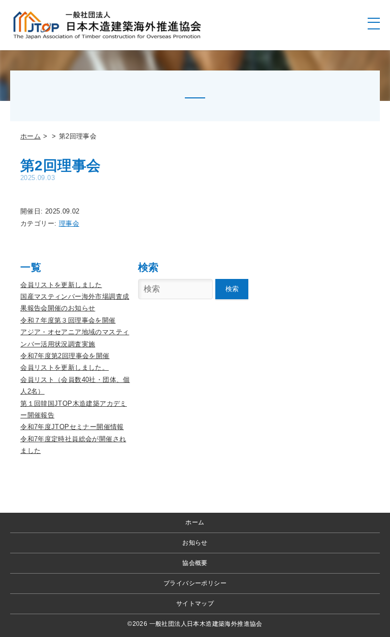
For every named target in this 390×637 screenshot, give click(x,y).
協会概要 (195, 563)
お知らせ (195, 542)
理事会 (69, 223)
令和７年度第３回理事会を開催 (67, 320)
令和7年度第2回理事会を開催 (64, 356)
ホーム (30, 136)
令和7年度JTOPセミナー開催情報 (72, 427)
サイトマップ (195, 603)
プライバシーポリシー (195, 583)
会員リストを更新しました (61, 285)
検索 (232, 289)
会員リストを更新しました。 (64, 367)
